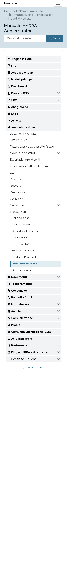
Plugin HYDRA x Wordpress (29, 352)
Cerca (56, 38)
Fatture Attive (18, 140)
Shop (14, 113)
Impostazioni (45, 14)
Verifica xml (17, 198)
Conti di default (20, 237)
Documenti (18, 277)
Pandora (10, 3)
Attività (15, 120)
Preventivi (16, 179)
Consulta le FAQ (35, 367)
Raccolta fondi (21, 297)
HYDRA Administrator (30, 11)
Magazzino (17, 205)
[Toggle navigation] (58, 3)
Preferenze (18, 345)
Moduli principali (22, 79)
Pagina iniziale (22, 59)
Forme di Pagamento (24, 250)
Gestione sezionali (22, 270)
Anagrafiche (19, 107)
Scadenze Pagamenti (24, 257)
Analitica (16, 311)
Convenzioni (19, 290)
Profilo (15, 325)
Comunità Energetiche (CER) (30, 331)
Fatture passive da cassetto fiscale (32, 146)
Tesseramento (21, 283)
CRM (13, 100)
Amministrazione (22, 14)
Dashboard (18, 86)
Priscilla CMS (19, 93)
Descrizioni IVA (20, 244)
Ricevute (15, 185)
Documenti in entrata (23, 133)
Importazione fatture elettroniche (31, 166)
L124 (13, 172)
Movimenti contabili (22, 153)
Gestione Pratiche (23, 359)
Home (8, 11)
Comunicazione (21, 318)
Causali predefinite (22, 224)
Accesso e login (22, 72)
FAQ (13, 65)
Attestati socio (21, 338)
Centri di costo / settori (25, 231)
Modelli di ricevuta (19, 18)
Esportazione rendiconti (25, 159)
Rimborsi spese (19, 192)
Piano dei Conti (20, 217)
